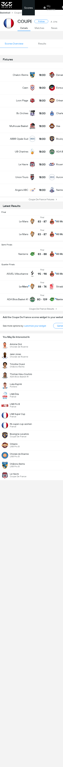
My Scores (51, 7)
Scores (28, 7)
